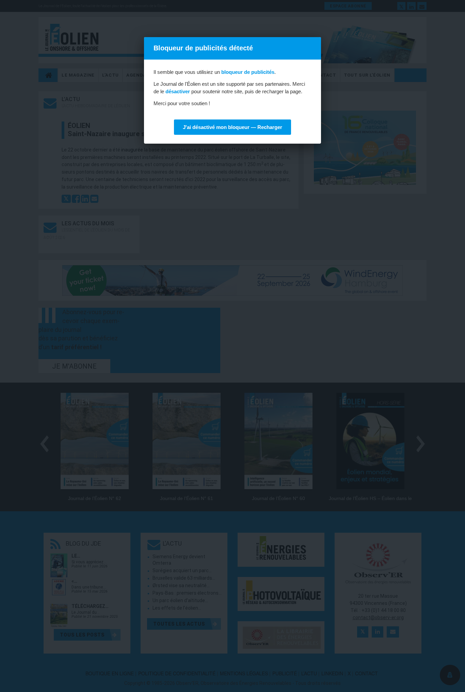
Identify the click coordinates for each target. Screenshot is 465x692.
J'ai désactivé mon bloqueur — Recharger (232, 127)
